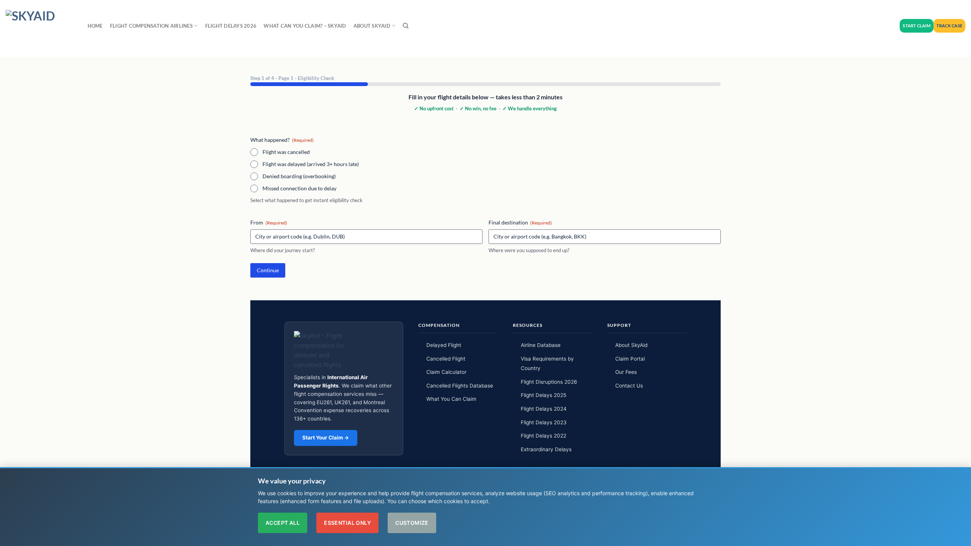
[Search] (405, 25)
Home (95, 26)
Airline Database (541, 345)
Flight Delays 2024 (544, 409)
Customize (412, 522)
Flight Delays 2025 (543, 395)
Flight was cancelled (286, 152)
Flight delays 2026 (231, 26)
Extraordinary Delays (546, 449)
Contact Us (629, 386)
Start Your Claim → (325, 438)
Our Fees (626, 372)
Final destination (520, 222)
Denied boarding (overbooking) (299, 176)
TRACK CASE (949, 25)
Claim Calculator (446, 372)
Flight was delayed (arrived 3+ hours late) (310, 164)
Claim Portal (630, 359)
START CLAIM (916, 25)
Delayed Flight (443, 345)
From (268, 222)
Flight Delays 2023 (544, 422)
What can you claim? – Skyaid (305, 26)
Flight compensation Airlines (151, 26)
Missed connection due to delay (299, 188)
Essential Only (347, 522)
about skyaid (372, 26)
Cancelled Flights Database (459, 386)
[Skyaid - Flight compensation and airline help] (39, 28)
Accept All (283, 522)
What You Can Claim (451, 399)
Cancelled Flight (445, 359)
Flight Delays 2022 (543, 436)
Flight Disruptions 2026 (549, 382)
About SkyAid (631, 345)
